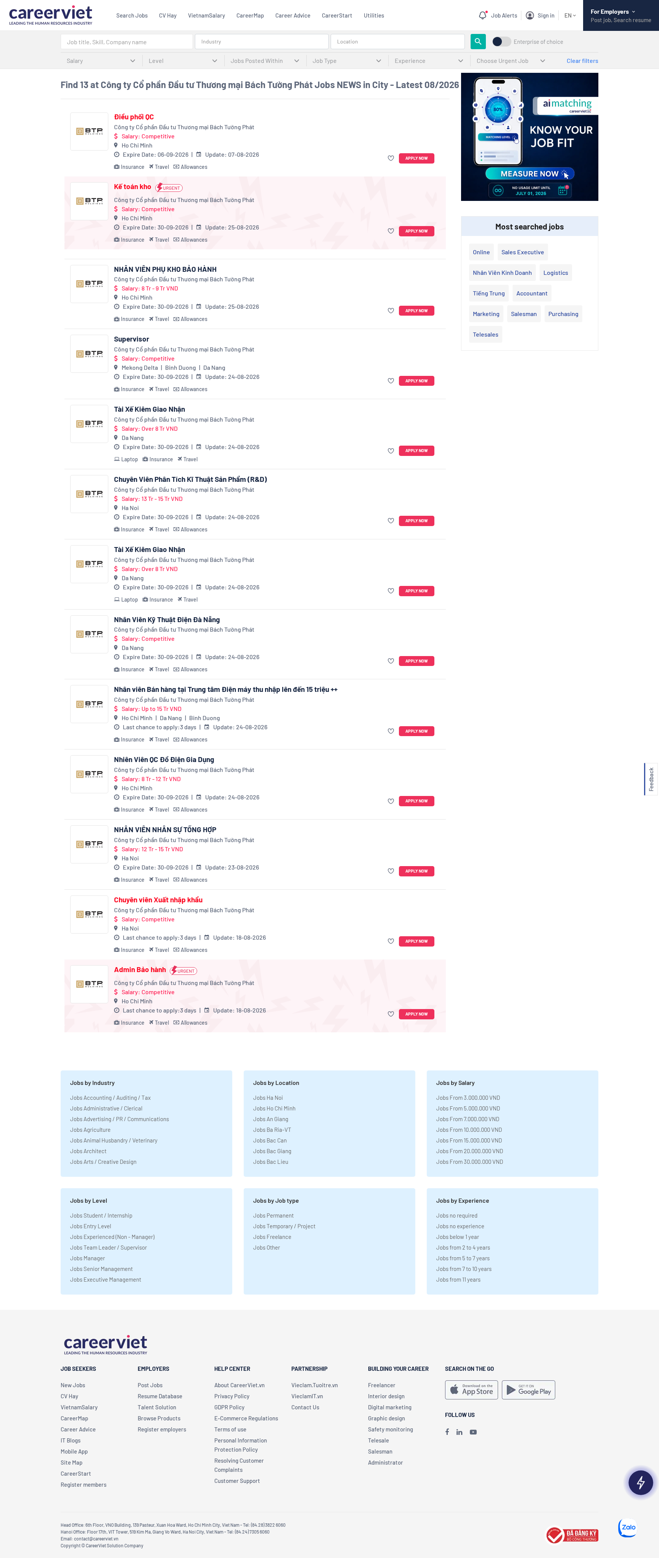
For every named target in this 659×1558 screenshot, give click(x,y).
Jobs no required (456, 1215)
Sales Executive (522, 251)
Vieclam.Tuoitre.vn (314, 1385)
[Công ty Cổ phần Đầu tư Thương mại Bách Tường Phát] (89, 131)
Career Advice (292, 15)
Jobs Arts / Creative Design (103, 1161)
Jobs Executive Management (105, 1279)
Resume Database (160, 1396)
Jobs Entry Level (90, 1226)
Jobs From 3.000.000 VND (468, 1097)
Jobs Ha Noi (268, 1097)
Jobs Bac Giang (272, 1150)
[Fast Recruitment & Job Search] (50, 14)
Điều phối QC (134, 116)
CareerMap (250, 15)
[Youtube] (473, 1432)
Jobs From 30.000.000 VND (469, 1161)
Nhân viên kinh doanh (502, 272)
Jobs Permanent (273, 1215)
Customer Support (237, 1480)
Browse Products (159, 1418)
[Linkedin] (459, 1432)
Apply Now (416, 158)
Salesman (524, 313)
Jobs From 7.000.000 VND (467, 1118)
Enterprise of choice (538, 42)
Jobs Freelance (272, 1236)
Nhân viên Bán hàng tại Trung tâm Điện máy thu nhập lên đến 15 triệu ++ (226, 689)
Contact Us (305, 1407)
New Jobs (73, 1385)
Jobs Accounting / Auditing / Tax (110, 1097)
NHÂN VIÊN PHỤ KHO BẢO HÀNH (165, 269)
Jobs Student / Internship (101, 1215)
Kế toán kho (132, 186)
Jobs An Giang (270, 1118)
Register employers (162, 1429)
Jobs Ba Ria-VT (272, 1129)
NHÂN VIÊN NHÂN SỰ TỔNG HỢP (165, 829)
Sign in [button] (546, 15)
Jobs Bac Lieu (270, 1161)
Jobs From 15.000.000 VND (469, 1140)
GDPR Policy (229, 1407)
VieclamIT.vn (307, 1396)
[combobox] (127, 41)
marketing (486, 313)
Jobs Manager (87, 1258)
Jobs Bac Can (270, 1140)
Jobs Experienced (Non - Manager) (112, 1236)
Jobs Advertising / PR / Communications (119, 1118)
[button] (392, 158)
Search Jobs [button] (132, 15)
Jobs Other (266, 1247)
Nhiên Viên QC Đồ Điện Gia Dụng (164, 759)
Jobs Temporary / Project (284, 1226)
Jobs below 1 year (457, 1236)
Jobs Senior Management (101, 1268)
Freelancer (381, 1385)
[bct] (571, 1534)
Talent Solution (157, 1407)
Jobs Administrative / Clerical (106, 1108)
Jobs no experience (460, 1226)
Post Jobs (150, 1385)
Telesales (485, 334)
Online (481, 251)
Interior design (386, 1396)
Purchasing (563, 313)
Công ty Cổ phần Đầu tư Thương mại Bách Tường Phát (184, 126)
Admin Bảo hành (140, 969)
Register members (83, 1484)
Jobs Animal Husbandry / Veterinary (114, 1140)
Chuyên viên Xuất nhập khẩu (158, 899)
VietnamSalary (206, 15)
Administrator (385, 1462)
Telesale (378, 1440)
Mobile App (74, 1451)
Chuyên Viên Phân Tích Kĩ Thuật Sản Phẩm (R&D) (190, 479)
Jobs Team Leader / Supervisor (108, 1247)
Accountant (532, 293)
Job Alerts (504, 15)
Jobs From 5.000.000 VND (468, 1108)
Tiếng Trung (489, 293)
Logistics (555, 272)
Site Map (71, 1462)
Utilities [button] (374, 15)
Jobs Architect (88, 1150)
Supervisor (131, 339)
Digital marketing (389, 1407)
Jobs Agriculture (90, 1129)
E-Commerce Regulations (246, 1418)
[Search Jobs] (478, 41)
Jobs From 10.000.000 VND (469, 1129)
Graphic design (386, 1418)
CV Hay (168, 15)
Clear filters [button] (582, 60)
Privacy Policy (231, 1396)
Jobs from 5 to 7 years (463, 1258)
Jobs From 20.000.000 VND (469, 1150)
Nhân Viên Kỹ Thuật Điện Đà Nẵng (167, 619)
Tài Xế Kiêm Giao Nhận (149, 409)
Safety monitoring (390, 1429)
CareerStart (337, 15)
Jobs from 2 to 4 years (463, 1247)
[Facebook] (447, 1432)
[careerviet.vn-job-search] (471, 1389)
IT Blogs (70, 1440)
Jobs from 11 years (458, 1279)
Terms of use (230, 1429)
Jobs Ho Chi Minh (274, 1108)
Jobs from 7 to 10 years (464, 1268)
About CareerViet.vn (239, 1385)
